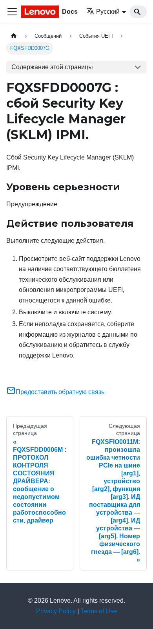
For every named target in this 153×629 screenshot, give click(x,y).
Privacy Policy (56, 611)
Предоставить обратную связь (60, 392)
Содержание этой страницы (52, 67)
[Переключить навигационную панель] (12, 12)
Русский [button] (108, 11)
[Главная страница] (13, 36)
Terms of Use (98, 611)
